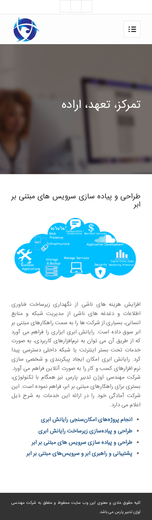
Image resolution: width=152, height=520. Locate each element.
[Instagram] (65, 6)
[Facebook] (76, 6)
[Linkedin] (87, 6)
